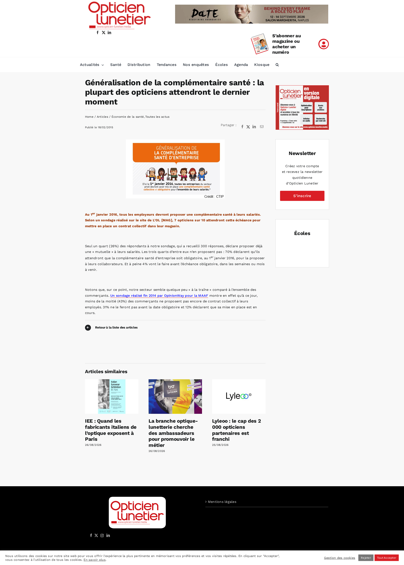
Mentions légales (222, 502)
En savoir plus (94, 560)
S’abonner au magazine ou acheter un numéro (286, 44)
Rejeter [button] (366, 557)
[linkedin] (109, 32)
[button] (277, 64)
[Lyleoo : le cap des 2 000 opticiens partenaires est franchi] (239, 381)
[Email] (262, 127)
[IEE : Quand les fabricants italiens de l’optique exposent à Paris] (111, 381)
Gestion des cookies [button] (339, 558)
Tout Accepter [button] (386, 557)
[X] (248, 127)
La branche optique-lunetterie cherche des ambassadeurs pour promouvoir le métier (173, 433)
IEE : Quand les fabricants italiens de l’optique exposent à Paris (111, 430)
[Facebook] (242, 127)
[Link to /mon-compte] (323, 44)
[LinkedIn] (254, 127)
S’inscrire (302, 196)
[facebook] (97, 32)
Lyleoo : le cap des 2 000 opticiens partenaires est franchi (236, 430)
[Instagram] (101, 535)
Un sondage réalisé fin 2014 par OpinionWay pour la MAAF (159, 296)
